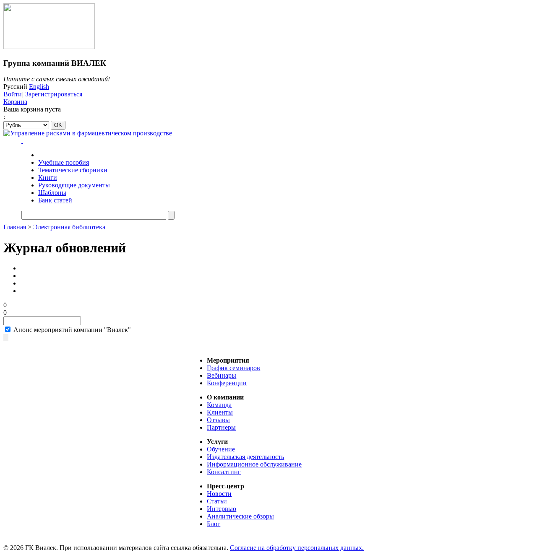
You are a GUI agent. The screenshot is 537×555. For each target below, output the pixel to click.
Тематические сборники (72, 170)
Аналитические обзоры (240, 516)
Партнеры (221, 427)
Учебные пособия (63, 162)
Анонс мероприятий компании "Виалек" (71, 329)
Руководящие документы (74, 185)
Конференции (227, 382)
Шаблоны (52, 192)
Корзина (15, 101)
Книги (47, 177)
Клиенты (220, 412)
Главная (14, 227)
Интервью (221, 508)
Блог (213, 523)
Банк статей (55, 200)
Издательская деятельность (245, 456)
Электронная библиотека (69, 227)
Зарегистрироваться (53, 94)
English (39, 86)
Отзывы (218, 419)
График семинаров (233, 367)
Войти (12, 94)
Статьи (217, 501)
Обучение (221, 449)
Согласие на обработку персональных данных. (297, 547)
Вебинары (221, 375)
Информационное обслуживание (254, 464)
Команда (219, 404)
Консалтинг (224, 471)
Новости (219, 493)
